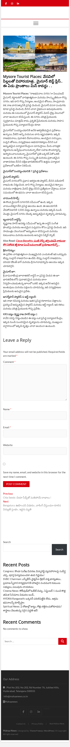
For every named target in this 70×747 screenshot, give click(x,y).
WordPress (49, 730)
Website (8, 445)
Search (7, 542)
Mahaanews (11, 701)
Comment (9, 361)
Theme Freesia (36, 730)
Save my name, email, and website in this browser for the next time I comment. (34, 474)
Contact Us (20, 724)
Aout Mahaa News (56, 723)
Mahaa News (10, 730)
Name (7, 409)
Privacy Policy (37, 724)
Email (7, 427)
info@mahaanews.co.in (15, 696)
